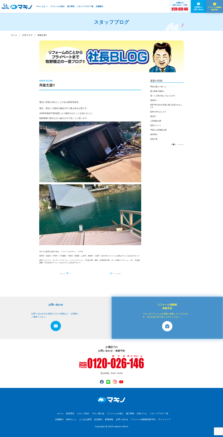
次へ (112, 273)
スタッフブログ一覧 (85, 6)
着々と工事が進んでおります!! (162, 96)
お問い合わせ (122, 419)
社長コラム (142, 413)
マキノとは (40, 6)
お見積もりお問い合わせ (198, 8)
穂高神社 (153, 134)
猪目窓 (153, 116)
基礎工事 (153, 139)
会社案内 (98, 419)
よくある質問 (85, 419)
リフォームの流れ (57, 6)
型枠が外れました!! (158, 112)
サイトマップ (164, 419)
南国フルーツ (155, 125)
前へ (68, 273)
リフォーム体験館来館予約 (214, 8)
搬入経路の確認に (157, 91)
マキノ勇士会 (98, 413)
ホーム (60, 413)
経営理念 (70, 413)
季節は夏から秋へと (158, 86)
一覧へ (173, 144)
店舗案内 (99, 6)
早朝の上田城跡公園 (158, 130)
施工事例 (70, 6)
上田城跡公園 (155, 121)
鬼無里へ (153, 100)
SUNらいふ (71, 419)
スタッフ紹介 (83, 413)
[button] (42, 6)
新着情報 (109, 419)
